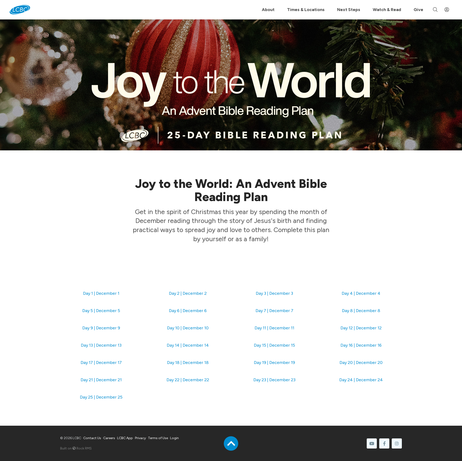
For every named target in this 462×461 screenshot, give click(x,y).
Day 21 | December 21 (101, 379)
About (268, 9)
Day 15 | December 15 (274, 345)
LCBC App (125, 438)
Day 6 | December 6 (188, 310)
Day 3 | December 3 (274, 293)
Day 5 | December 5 (101, 310)
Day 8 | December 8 (361, 310)
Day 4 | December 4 (361, 293)
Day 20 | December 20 (361, 362)
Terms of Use (158, 438)
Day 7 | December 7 (274, 310)
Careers (109, 438)
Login (174, 438)
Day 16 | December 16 (361, 345)
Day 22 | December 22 (188, 379)
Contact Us (92, 438)
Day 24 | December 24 (361, 379)
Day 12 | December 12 (361, 328)
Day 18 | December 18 (188, 362)
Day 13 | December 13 (101, 345)
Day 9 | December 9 (101, 328)
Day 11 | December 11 (274, 328)
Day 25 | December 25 (101, 397)
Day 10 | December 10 (188, 328)
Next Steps (348, 9)
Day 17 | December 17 (101, 362)
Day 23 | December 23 (274, 379)
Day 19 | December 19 (274, 362)
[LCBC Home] (20, 9)
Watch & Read (387, 9)
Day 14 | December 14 (188, 345)
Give (418, 9)
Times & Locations (306, 9)
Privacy (140, 438)
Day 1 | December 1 (101, 293)
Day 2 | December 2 (188, 293)
